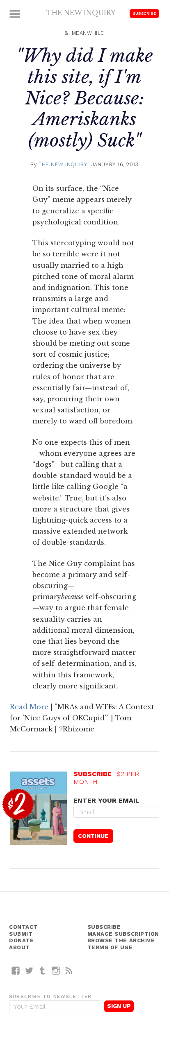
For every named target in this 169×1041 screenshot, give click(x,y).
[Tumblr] (42, 970)
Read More (29, 707)
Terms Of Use (110, 947)
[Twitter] (29, 970)
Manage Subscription (123, 934)
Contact (23, 927)
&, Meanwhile (84, 33)
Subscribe (144, 13)
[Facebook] (16, 970)
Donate (21, 940)
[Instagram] (56, 970)
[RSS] (69, 970)
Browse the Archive (121, 940)
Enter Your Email (106, 800)
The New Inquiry (81, 13)
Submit (20, 934)
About (19, 947)
